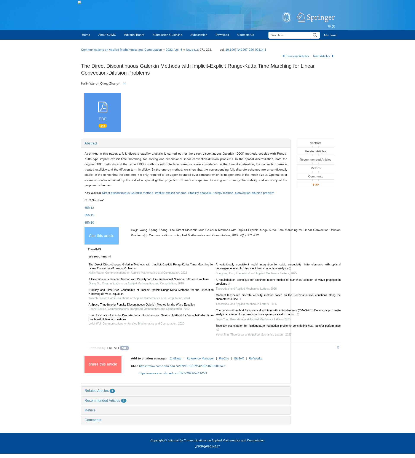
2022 (169, 49)
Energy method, (223, 192)
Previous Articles (298, 56)
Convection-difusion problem (254, 192)
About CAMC (107, 34)
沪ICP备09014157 (207, 446)
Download (222, 34)
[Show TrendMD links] (338, 347)
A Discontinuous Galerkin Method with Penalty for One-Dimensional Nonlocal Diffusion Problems (149, 279)
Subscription (198, 34)
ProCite (224, 358)
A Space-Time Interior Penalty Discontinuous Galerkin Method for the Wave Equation (142, 304)
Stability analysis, (200, 192)
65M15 (89, 215)
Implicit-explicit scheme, (171, 192)
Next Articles (322, 56)
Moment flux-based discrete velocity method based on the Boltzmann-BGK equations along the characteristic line (278, 297)
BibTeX (239, 358)
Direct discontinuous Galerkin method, (128, 192)
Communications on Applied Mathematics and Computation (121, 49)
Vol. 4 (178, 49)
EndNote (176, 358)
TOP (316, 185)
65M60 (89, 222)
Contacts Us (245, 34)
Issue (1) (192, 49)
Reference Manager (200, 358)
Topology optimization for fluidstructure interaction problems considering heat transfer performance (278, 325)
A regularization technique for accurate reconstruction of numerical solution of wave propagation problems (278, 281)
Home (86, 34)
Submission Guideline (167, 34)
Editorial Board (134, 34)
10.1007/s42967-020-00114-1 (245, 49)
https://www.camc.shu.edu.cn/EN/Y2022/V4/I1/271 (173, 373)
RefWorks (255, 358)
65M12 (89, 207)
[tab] (185, 143)
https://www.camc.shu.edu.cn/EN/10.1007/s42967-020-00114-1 (182, 366)
